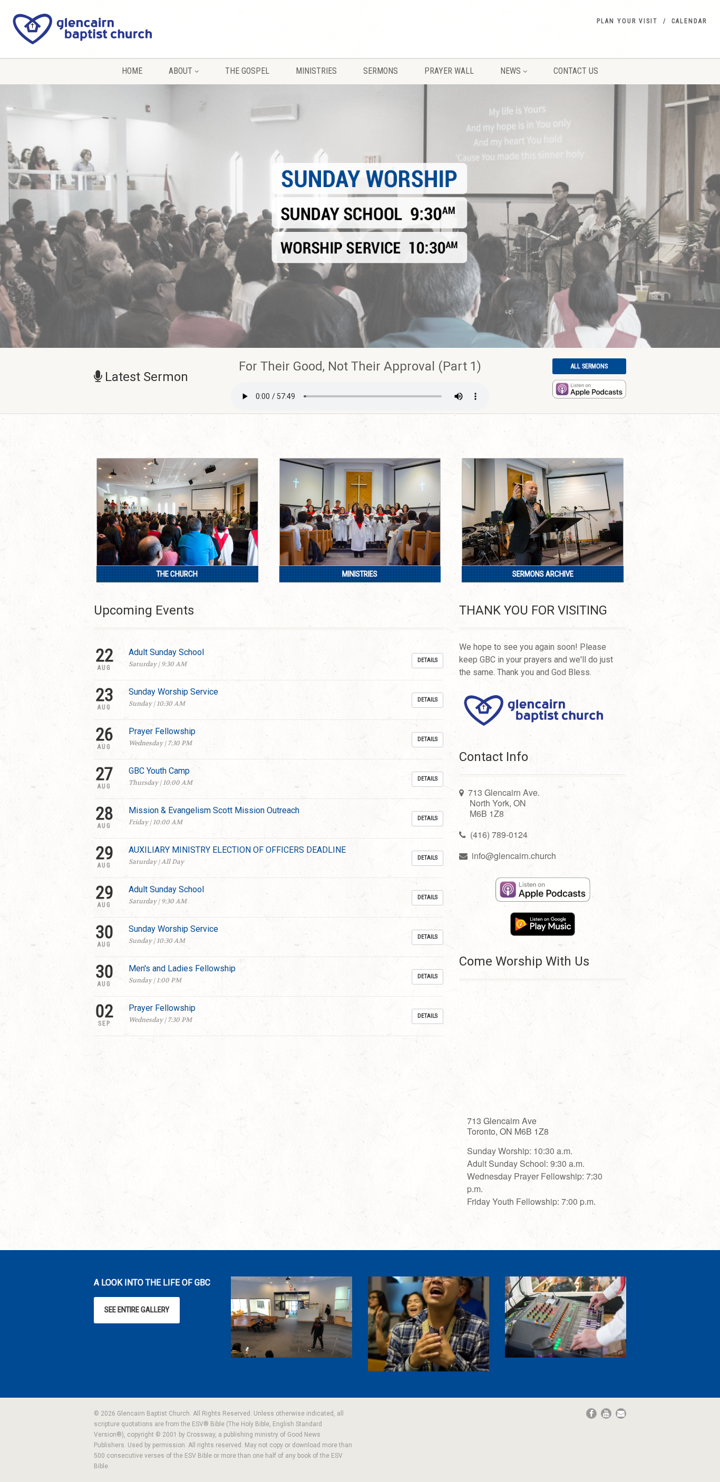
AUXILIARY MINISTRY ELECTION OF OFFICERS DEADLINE (237, 850)
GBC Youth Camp (159, 771)
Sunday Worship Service (173, 692)
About (180, 71)
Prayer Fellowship (162, 731)
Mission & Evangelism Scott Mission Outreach (214, 810)
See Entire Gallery (136, 1309)
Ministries (316, 71)
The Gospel (247, 71)
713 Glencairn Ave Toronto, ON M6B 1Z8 (508, 1126)
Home (132, 71)
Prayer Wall (449, 71)
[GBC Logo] (120, 29)
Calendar (689, 21)
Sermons (380, 71)
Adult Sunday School (166, 652)
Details (427, 660)
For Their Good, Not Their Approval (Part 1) (360, 366)
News (510, 71)
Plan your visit (627, 21)
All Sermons (589, 366)
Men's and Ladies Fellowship (182, 968)
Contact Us (575, 71)
